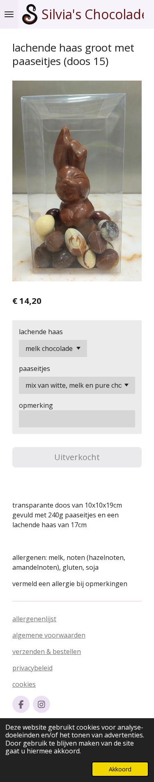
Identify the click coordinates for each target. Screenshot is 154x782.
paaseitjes (34, 368)
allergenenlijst (34, 618)
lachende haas (41, 331)
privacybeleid (32, 667)
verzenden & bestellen (46, 651)
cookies (24, 684)
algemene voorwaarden (48, 635)
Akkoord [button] (120, 769)
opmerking (36, 405)
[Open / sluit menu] (9, 14)
